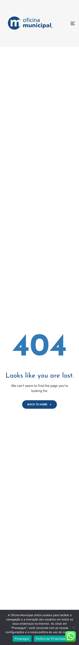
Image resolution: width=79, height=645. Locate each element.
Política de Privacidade (51, 638)
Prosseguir (22, 638)
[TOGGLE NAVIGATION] (63, 23)
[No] (74, 627)
